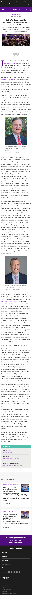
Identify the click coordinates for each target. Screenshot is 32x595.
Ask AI (30, 9)
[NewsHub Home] (16, 9)
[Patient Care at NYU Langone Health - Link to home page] (5, 577)
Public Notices (4, 587)
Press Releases (16, 14)
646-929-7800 (16, 540)
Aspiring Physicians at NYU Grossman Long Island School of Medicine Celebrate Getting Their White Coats (11, 518)
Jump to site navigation (3, 9)
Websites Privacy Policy (6, 589)
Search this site (26, 9)
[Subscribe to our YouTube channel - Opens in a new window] (17, 572)
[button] (29, 5)
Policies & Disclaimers (6, 585)
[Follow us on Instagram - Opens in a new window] (14, 572)
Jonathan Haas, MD (7, 80)
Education (5, 511)
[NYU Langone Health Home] (9, 9)
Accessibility (4, 591)
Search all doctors (7, 465)
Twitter (14, 54)
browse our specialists (15, 542)
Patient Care (6, 484)
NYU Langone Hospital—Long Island (11, 458)
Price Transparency (5, 583)
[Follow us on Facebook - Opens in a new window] (9, 572)
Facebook (17, 54)
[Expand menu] (28, 553)
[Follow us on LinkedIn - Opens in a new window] (19, 572)
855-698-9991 (14, 593)
